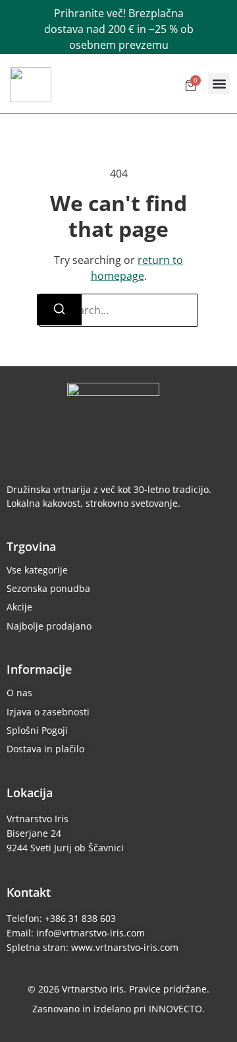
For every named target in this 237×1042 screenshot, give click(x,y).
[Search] (59, 309)
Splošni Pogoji (37, 730)
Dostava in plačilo (45, 748)
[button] (219, 83)
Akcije (19, 607)
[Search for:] (119, 310)
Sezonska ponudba (48, 588)
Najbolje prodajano (49, 626)
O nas (19, 692)
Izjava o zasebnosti (48, 711)
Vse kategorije (37, 570)
